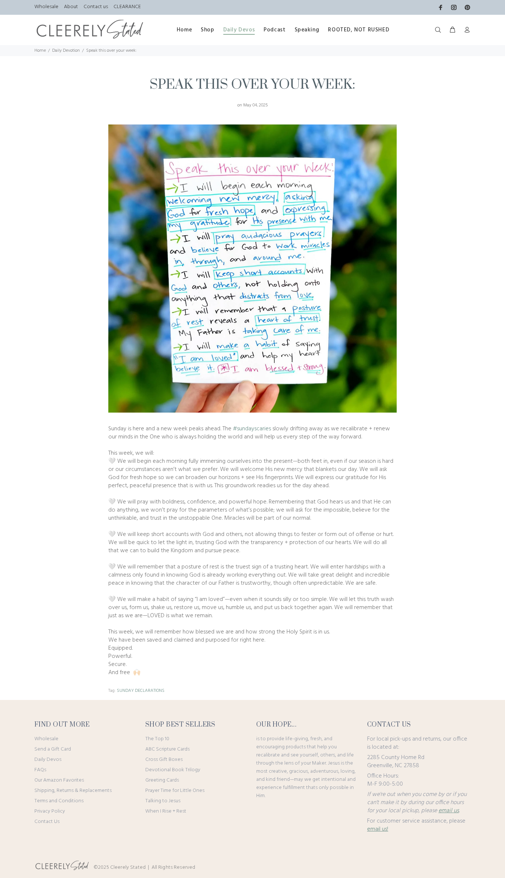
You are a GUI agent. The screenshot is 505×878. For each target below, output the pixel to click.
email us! (377, 829)
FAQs (40, 770)
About (71, 7)
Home (40, 50)
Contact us (96, 7)
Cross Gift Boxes (164, 759)
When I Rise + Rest (165, 811)
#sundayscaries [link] (252, 429)
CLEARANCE (127, 7)
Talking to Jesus (162, 801)
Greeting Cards (162, 780)
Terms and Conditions (59, 801)
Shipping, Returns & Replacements (73, 790)
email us (448, 811)
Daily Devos (47, 759)
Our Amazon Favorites (59, 780)
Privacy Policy (49, 811)
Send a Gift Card (52, 749)
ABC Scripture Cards (167, 749)
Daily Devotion (66, 50)
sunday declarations (141, 690)
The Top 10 (157, 739)
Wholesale (46, 7)
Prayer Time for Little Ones (174, 790)
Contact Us (47, 821)
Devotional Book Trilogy (172, 770)
